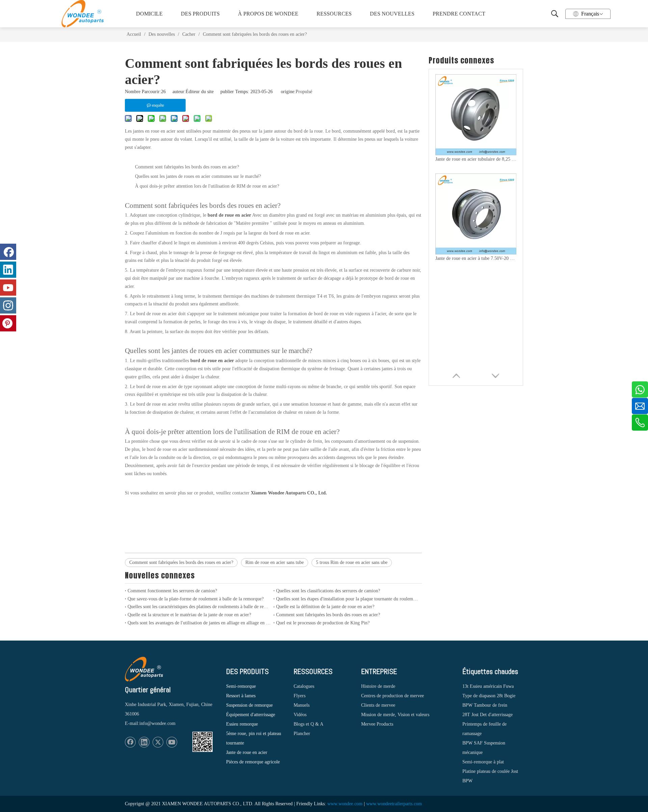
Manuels (301, 705)
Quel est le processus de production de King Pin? (323, 622)
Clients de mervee (378, 705)
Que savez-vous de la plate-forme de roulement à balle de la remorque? (196, 598)
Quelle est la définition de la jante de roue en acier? (325, 606)
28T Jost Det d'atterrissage (487, 714)
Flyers (299, 695)
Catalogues (304, 686)
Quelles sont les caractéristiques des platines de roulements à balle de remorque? (199, 606)
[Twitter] (158, 742)
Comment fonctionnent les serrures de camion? (172, 590)
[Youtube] (171, 742)
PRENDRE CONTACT (458, 14)
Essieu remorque (242, 724)
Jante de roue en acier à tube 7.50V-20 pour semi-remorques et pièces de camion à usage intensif (475, 258)
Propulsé (304, 91)
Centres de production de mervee (392, 695)
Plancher (302, 733)
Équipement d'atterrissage (250, 714)
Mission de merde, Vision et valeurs (395, 714)
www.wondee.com (344, 803)
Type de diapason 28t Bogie (488, 695)
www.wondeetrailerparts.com (394, 803)
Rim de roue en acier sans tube (274, 562)
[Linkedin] (144, 742)
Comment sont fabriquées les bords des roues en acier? (181, 562)
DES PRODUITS (200, 14)
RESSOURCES (334, 14)
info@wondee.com (157, 723)
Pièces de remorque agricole (253, 761)
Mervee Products (377, 724)
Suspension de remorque (249, 705)
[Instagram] (8, 305)
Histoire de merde (378, 686)
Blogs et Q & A (308, 724)
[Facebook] (130, 742)
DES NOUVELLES (392, 14)
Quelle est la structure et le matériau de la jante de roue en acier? (189, 614)
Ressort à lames (240, 695)
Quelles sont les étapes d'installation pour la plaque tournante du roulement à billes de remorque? (347, 598)
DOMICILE (149, 14)
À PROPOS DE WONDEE (266, 14)
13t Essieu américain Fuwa (488, 686)
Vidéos (300, 714)
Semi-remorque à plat (483, 761)
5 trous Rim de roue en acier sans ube (351, 562)
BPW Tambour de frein (484, 705)
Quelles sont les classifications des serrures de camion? (328, 590)
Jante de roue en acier (246, 752)
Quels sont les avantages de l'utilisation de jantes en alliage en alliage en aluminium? (199, 622)
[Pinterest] (8, 323)
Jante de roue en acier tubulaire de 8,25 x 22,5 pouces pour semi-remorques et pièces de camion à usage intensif (475, 159)
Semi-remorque (241, 686)
